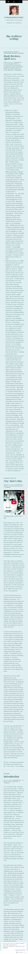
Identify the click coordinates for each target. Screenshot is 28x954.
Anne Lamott (14, 63)
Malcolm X (19, 66)
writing (21, 53)
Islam (13, 66)
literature (7, 53)
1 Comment (7, 487)
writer (14, 486)
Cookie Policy (5, 947)
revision (10, 69)
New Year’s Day (13, 481)
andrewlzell (17, 62)
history (16, 52)
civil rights (7, 66)
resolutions (8, 486)
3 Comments (18, 70)
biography (17, 65)
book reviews (8, 52)
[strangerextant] (14, 11)
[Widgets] (8, 1)
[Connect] (14, 1)
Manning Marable (9, 67)
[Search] (19, 1)
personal (15, 53)
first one (16, 881)
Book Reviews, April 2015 (12, 57)
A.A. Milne (7, 63)
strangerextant (14, 17)
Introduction (11, 776)
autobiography (9, 65)
